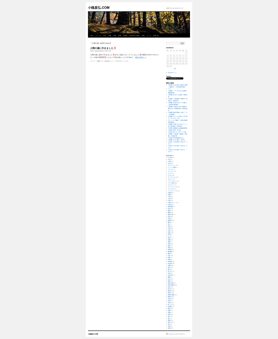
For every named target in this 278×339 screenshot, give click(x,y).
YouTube (170, 157)
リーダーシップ (172, 191)
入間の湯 (106, 61)
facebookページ (172, 72)
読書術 (170, 306)
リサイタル (171, 189)
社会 (169, 279)
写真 (169, 218)
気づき (170, 271)
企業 (143, 35)
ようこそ (98, 35)
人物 (169, 198)
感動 (169, 240)
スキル (170, 175)
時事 (169, 259)
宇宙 (169, 230)
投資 (169, 246)
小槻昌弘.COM (98, 7)
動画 (169, 222)
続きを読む (140, 57)
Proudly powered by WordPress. (176, 334)
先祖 (169, 216)
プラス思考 (171, 183)
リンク (149, 35)
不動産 (125, 35)
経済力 (170, 289)
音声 (169, 324)
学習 (169, 228)
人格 (169, 196)
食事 (169, 328)
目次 (91, 35)
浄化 (169, 273)
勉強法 (170, 220)
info (110, 51)
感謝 (169, 242)
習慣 (169, 293)
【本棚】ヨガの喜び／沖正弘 (176, 140)
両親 (169, 195)
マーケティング (172, 187)
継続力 (170, 291)
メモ (169, 89)
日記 (104, 35)
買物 (169, 312)
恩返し (170, 238)
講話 (169, 308)
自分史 (170, 298)
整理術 (170, 249)
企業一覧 (156, 35)
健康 (98, 61)
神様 (169, 281)
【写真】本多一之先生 (174, 130)
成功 (169, 244)
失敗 (169, 226)
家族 (169, 234)
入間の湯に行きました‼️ (103, 48)
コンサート (171, 171)
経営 (169, 287)
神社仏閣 (170, 283)
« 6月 (174, 68)
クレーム (170, 169)
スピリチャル (172, 177)
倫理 (169, 210)
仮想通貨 (170, 206)
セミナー (170, 179)
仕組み (170, 204)
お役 (169, 159)
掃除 (169, 247)
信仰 (169, 208)
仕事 (114, 35)
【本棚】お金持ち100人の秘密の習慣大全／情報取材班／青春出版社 (177, 108)
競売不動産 (171, 285)
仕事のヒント (172, 202)
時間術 (170, 261)
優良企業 (170, 214)
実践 (169, 232)
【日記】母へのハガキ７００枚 (177, 132)
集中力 (170, 322)
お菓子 (170, 161)
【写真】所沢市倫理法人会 (176, 138)
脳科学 (170, 296)
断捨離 (170, 251)
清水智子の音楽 (134, 35)
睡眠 (169, 277)
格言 (169, 267)
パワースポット (172, 181)
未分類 (170, 263)
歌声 (169, 269)
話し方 (170, 304)
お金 (169, 163)
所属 (119, 35)
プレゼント (171, 185)
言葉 (169, 302)
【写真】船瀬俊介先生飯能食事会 (177, 128)
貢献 (169, 310)
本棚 (109, 35)
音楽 (169, 326)
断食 (169, 253)
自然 (169, 300)
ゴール (170, 173)
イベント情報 (172, 167)
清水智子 (170, 275)
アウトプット (172, 165)
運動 (169, 320)
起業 (169, 314)
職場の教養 (171, 295)
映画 (169, 257)
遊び (169, 316)
